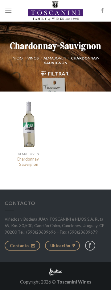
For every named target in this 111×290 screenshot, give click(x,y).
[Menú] (8, 10)
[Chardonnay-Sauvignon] (28, 125)
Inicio (17, 58)
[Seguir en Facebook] (102, 11)
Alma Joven (54, 58)
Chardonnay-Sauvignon (28, 162)
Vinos (33, 58)
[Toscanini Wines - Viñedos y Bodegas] (55, 11)
